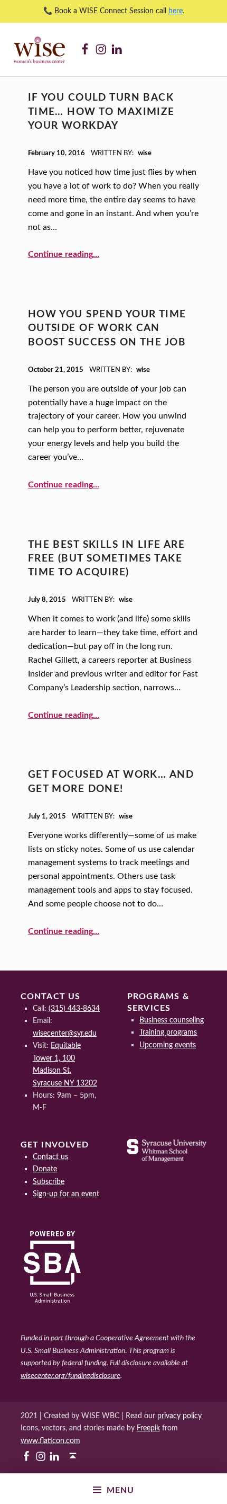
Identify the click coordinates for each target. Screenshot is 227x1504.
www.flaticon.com (50, 1441)
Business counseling (171, 1020)
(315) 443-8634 (74, 1008)
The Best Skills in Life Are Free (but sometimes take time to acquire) (106, 559)
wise (145, 153)
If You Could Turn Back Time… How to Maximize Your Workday (101, 112)
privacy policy (179, 1416)
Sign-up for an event (66, 1194)
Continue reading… (63, 254)
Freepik (148, 1428)
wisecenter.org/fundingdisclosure (70, 1376)
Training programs (168, 1032)
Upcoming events (167, 1045)
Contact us (50, 1157)
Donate (45, 1169)
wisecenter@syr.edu (65, 1033)
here (175, 11)
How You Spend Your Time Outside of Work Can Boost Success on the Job (107, 328)
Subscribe (48, 1182)
